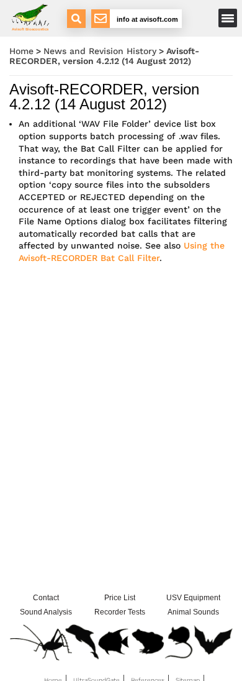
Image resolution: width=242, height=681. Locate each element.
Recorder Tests (119, 612)
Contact (46, 597)
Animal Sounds (193, 612)
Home (21, 51)
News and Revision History (99, 51)
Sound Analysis (46, 612)
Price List (119, 597)
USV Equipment (193, 597)
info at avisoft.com (147, 19)
